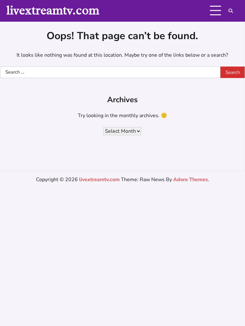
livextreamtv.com (52, 10)
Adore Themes (190, 179)
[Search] (230, 11)
